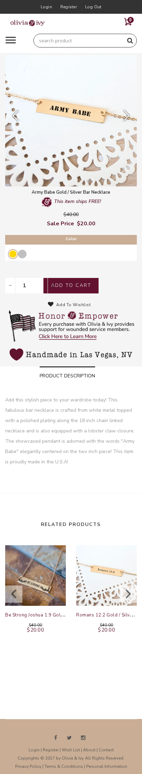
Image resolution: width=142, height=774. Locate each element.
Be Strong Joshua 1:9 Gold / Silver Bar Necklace (57, 615)
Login (46, 7)
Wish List (71, 750)
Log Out (93, 7)
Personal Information (106, 766)
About (89, 750)
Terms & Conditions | (65, 766)
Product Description (67, 376)
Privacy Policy (28, 766)
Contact (106, 750)
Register (68, 7)
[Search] (130, 40)
